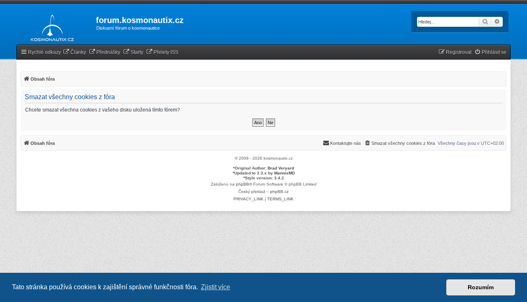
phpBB (242, 184)
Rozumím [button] (481, 287)
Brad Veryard (281, 168)
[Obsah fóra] (50, 26)
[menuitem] (74, 52)
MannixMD (284, 173)
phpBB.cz (279, 191)
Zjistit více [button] (215, 286)
